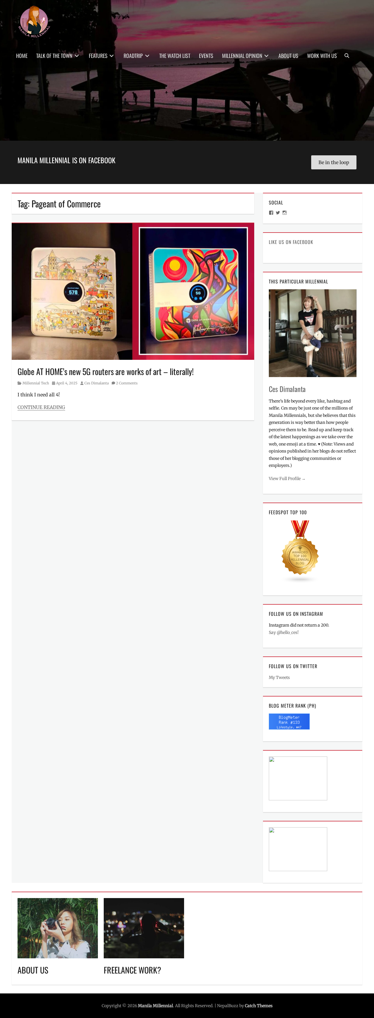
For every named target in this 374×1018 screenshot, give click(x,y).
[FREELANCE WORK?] (144, 928)
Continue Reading (41, 407)
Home (21, 55)
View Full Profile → (287, 478)
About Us (288, 55)
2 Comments (127, 383)
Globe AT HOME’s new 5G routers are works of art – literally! (106, 371)
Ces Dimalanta (96, 383)
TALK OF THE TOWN (54, 55)
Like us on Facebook (291, 241)
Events (206, 55)
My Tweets (279, 677)
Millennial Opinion (242, 55)
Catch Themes (259, 1005)
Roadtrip (133, 55)
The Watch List (174, 55)
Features (98, 55)
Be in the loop (333, 162)
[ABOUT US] (58, 928)
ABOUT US (33, 970)
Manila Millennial (155, 1005)
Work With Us (322, 55)
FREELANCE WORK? (132, 970)
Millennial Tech (35, 383)
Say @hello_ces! (284, 632)
